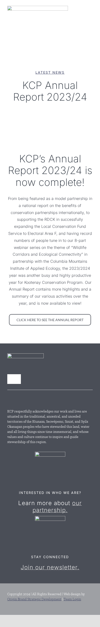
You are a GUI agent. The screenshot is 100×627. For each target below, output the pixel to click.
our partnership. (57, 507)
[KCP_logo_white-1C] (25, 355)
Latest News (50, 72)
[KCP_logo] (37, 7)
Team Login (72, 599)
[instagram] (27, 398)
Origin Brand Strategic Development (34, 599)
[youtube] (18, 398)
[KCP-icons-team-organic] (50, 453)
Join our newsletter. (50, 567)
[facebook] (9, 398)
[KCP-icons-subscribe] (50, 518)
